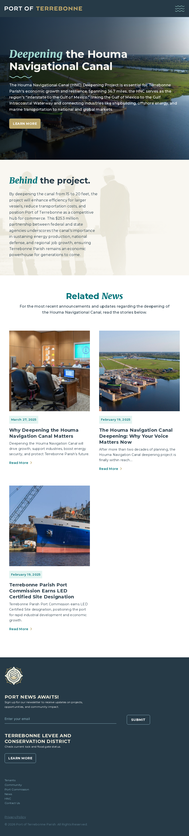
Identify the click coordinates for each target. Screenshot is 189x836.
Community (13, 784)
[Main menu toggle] (179, 8)
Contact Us (12, 803)
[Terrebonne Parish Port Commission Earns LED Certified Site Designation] (49, 526)
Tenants (10, 780)
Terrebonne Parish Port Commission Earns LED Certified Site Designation (41, 591)
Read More (19, 463)
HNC (8, 798)
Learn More (20, 758)
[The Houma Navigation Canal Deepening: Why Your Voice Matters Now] (139, 371)
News (8, 794)
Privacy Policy (15, 817)
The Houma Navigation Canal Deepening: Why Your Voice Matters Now (136, 436)
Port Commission (17, 789)
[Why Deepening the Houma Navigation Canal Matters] (49, 371)
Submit (138, 720)
